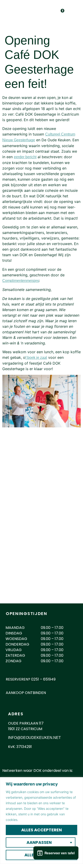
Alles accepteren (41, 830)
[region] (41, 820)
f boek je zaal (36, 357)
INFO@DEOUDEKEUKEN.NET (34, 738)
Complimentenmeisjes (20, 281)
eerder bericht (25, 157)
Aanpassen (39, 842)
